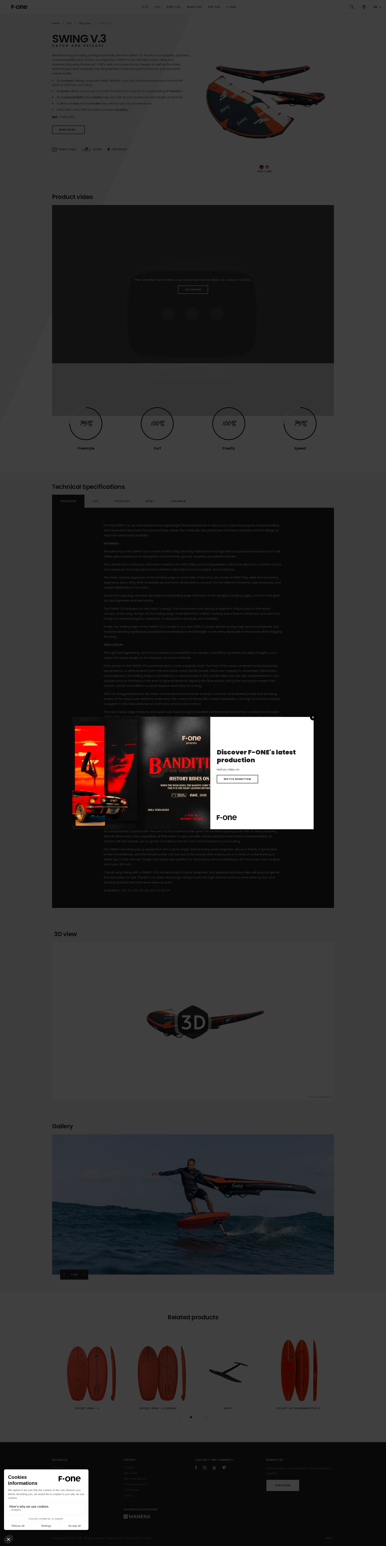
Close (313, 717)
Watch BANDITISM (237, 779)
